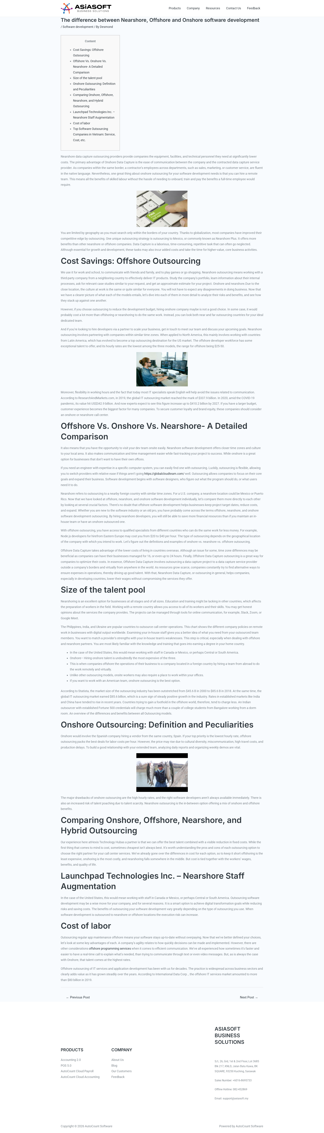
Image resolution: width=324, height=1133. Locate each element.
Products (175, 8)
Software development (78, 27)
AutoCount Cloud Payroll (77, 1071)
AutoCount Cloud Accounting (80, 1077)
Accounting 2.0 (71, 1060)
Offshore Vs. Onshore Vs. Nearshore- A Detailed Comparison (89, 66)
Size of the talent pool (87, 78)
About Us (117, 1060)
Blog (114, 1065)
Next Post (249, 997)
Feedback (253, 8)
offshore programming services (110, 948)
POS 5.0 (66, 1065)
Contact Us (233, 8)
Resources (213, 8)
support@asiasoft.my (235, 1098)
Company (193, 8)
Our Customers (121, 1071)
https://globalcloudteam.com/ (164, 473)
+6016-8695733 (242, 1080)
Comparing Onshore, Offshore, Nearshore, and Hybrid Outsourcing (93, 100)
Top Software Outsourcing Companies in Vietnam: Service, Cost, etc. (94, 134)
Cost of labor (81, 123)
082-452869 (240, 1089)
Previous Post (78, 997)
